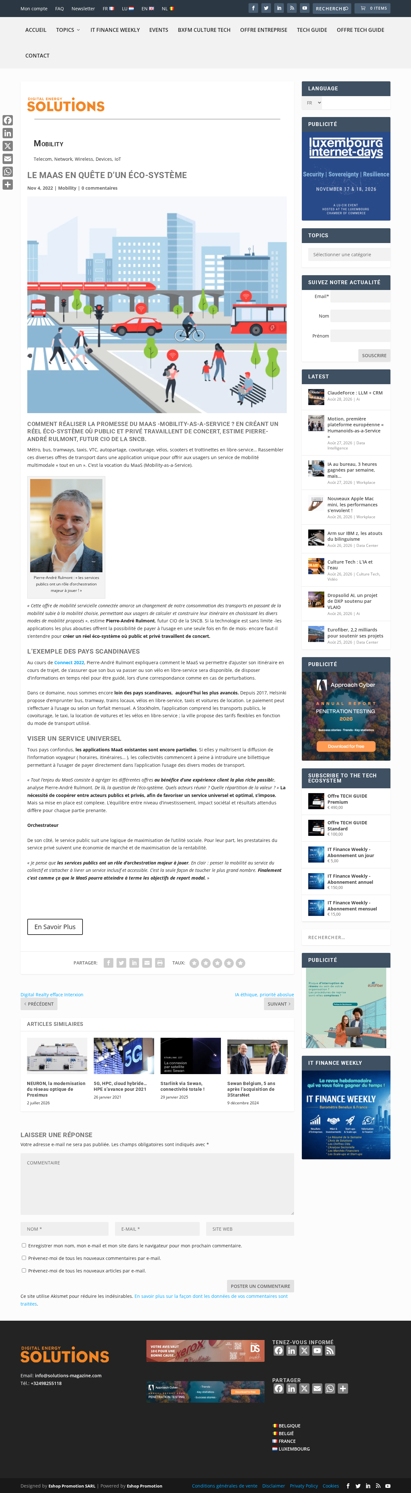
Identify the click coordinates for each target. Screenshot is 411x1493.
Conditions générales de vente (225, 1485)
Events (158, 29)
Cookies (331, 1485)
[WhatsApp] (7, 171)
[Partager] (7, 184)
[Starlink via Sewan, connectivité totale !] (191, 1056)
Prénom (320, 336)
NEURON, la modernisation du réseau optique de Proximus (56, 1089)
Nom (324, 316)
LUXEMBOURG (294, 1448)
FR (106, 8)
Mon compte (34, 8)
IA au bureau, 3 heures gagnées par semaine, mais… (352, 470)
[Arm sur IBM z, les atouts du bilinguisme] (316, 537)
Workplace (365, 482)
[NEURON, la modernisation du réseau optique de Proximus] (57, 1056)
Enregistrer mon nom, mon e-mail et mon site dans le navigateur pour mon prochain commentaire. (135, 1246)
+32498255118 (46, 1383)
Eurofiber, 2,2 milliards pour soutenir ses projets (355, 632)
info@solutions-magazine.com (68, 1375)
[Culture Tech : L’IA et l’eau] (316, 566)
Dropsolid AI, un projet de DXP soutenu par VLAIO (353, 601)
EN (145, 8)
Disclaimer (273, 1485)
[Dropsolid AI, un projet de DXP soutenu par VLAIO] (316, 600)
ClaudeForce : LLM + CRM (355, 393)
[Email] (7, 158)
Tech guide (312, 29)
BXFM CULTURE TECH (204, 29)
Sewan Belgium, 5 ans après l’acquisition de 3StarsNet (251, 1089)
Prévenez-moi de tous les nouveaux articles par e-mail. (87, 1271)
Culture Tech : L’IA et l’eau (350, 565)
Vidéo (332, 579)
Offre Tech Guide (360, 29)
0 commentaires (100, 188)
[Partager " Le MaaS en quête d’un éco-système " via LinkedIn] (134, 962)
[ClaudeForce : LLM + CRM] (316, 397)
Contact (37, 55)
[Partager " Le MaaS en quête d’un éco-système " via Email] (147, 962)
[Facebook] (7, 120)
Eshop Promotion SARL (71, 1485)
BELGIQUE (290, 1426)
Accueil (36, 29)
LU (125, 8)
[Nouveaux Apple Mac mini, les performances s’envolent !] (316, 503)
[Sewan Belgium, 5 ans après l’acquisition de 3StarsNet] (257, 1056)
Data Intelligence (346, 445)
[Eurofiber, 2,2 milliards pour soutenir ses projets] (316, 634)
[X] (7, 146)
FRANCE (287, 1441)
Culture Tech (367, 574)
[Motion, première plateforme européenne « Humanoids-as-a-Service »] (316, 423)
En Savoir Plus (55, 926)
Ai (358, 399)
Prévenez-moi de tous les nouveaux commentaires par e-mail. (94, 1258)
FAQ (59, 8)
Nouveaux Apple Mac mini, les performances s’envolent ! (353, 504)
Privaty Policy (304, 1485)
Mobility (67, 188)
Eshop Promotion (144, 1485)
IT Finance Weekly (115, 29)
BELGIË (286, 1433)
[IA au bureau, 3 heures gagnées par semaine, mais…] (316, 468)
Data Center (367, 545)
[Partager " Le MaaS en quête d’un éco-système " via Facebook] (108, 962)
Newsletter (83, 8)
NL (165, 8)
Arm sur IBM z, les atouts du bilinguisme (355, 536)
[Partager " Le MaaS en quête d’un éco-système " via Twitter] (121, 962)
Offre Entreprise (263, 29)
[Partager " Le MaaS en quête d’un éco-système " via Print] (159, 962)
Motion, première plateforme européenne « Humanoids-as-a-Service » (356, 427)
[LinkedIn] (7, 133)
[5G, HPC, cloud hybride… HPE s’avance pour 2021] (124, 1056)
